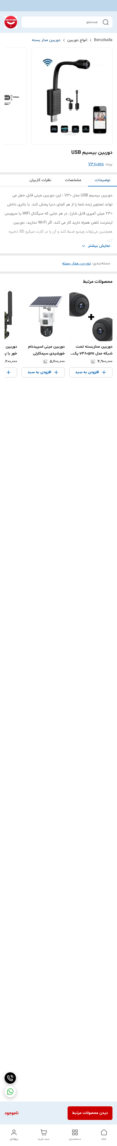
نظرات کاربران (40, 180)
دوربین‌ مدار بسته (46, 40)
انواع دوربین (77, 40)
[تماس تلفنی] (10, 1078)
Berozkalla (103, 40)
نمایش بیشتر (99, 246)
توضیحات (102, 180)
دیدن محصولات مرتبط (90, 1113)
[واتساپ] (10, 1091)
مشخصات (73, 180)
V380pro (96, 164)
